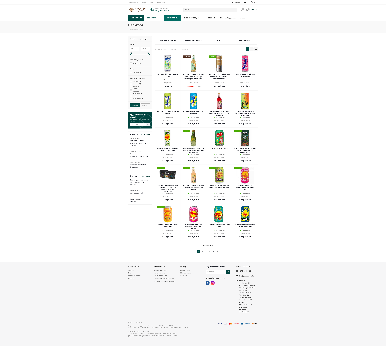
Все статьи (146, 176)
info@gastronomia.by (246, 276)
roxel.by (142, 337)
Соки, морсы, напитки (167, 40)
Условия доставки (160, 270)
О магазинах (133, 266)
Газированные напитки (193, 40)
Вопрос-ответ (185, 270)
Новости (131, 270)
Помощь (183, 266)
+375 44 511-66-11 (246, 271)
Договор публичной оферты (164, 281)
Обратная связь (185, 273)
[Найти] (234, 10)
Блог (129, 273)
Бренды (131, 278)
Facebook (208, 283)
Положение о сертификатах (164, 278)
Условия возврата (160, 276)
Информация (159, 266)
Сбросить (145, 105)
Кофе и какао (244, 40)
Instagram (213, 283)
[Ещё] (255, 18)
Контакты (183, 276)
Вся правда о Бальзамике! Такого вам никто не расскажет (139, 182)
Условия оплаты (159, 273)
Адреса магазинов (134, 276)
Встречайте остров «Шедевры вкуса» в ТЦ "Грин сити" (138, 143)
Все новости (145, 135)
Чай (218, 40)
